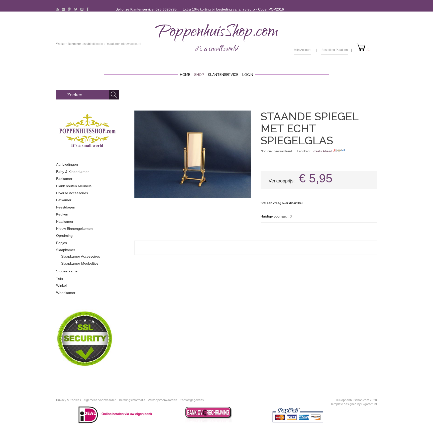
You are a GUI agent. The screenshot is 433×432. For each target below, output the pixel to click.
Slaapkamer (65, 250)
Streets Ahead (321, 151)
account (135, 44)
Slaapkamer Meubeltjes (79, 263)
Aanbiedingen (67, 164)
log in (99, 44)
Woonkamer (65, 293)
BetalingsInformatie (132, 400)
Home (185, 75)
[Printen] (339, 151)
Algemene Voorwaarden (100, 400)
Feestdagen (65, 207)
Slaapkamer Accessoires (80, 256)
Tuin (59, 278)
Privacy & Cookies (68, 400)
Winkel (61, 285)
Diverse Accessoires (72, 193)
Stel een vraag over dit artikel (281, 203)
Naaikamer (64, 222)
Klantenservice (223, 75)
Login (247, 75)
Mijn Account (302, 50)
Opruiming (64, 236)
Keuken (62, 214)
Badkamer (64, 179)
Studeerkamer (67, 271)
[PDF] (335, 151)
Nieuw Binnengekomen (74, 229)
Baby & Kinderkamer (72, 172)
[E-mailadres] (343, 151)
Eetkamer (63, 200)
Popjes (61, 243)
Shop (199, 75)
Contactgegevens (192, 400)
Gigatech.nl (369, 404)
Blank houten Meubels (73, 186)
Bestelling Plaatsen (334, 50)
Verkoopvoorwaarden (162, 400)
